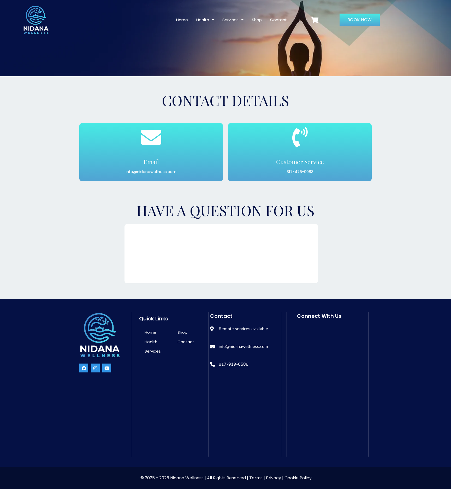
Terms (256, 478)
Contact (278, 19)
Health (202, 19)
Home (182, 19)
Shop (257, 19)
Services (230, 19)
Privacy (273, 478)
